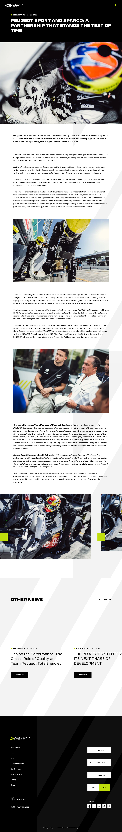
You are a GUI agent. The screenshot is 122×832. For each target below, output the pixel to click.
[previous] (4, 537)
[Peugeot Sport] (15, 5)
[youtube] (99, 806)
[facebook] (89, 806)
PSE (12, 758)
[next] (101, 537)
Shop (13, 785)
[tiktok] (109, 806)
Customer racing (17, 764)
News (13, 753)
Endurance (15, 747)
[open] (116, 5)
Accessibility (59, 828)
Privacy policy (48, 828)
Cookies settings (73, 828)
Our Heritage (16, 769)
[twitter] (94, 806)
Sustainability (16, 774)
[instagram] (104, 806)
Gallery (13, 780)
